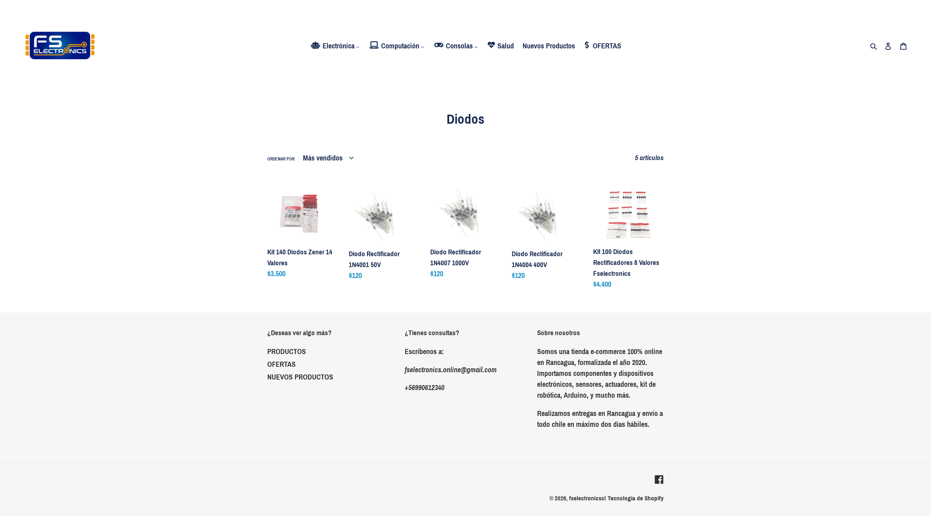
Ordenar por (281, 159)
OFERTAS (281, 364)
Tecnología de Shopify (636, 498)
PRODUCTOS (286, 352)
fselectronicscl (587, 498)
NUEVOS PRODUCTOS (300, 377)
